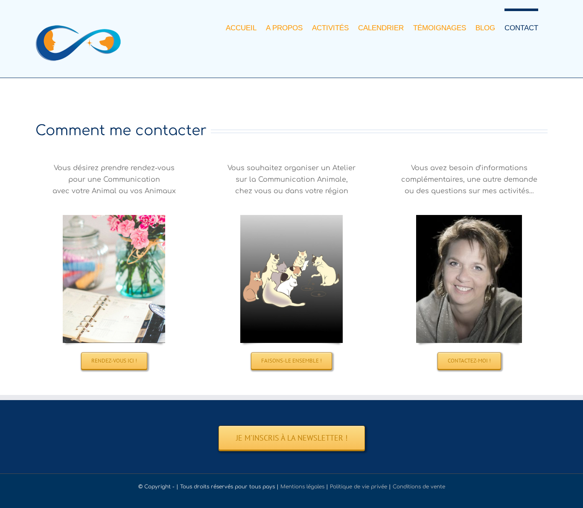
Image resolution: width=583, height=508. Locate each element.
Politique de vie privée (358, 487)
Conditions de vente (419, 487)
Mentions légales (302, 487)
